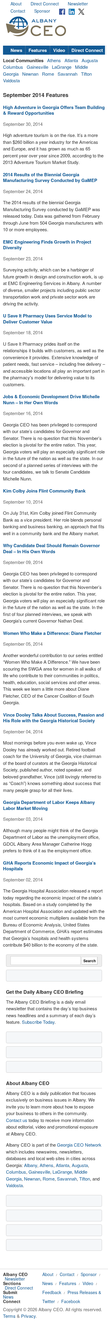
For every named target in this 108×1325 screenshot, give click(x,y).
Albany (30, 1165)
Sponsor (42, 11)
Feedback (51, 1292)
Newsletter (78, 4)
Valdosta (11, 80)
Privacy (28, 1316)
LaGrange (61, 67)
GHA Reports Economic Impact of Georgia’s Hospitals (49, 866)
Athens (54, 60)
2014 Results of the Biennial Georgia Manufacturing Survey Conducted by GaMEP (50, 177)
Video (59, 50)
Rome (48, 74)
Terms (9, 1316)
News (16, 50)
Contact (17, 11)
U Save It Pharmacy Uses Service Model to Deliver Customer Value (47, 318)
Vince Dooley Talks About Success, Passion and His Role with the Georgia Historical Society (53, 717)
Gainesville (37, 67)
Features (37, 50)
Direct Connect (45, 4)
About (16, 4)
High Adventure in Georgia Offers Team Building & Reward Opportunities (54, 110)
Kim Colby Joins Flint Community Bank (44, 490)
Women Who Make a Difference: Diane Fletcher (52, 633)
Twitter (48, 1301)
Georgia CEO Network (79, 1145)
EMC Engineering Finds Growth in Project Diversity (47, 244)
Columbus (13, 67)
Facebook (70, 1301)
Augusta (90, 60)
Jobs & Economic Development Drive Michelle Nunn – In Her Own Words (51, 399)
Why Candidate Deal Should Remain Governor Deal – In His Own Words (51, 548)
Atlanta (71, 60)
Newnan (30, 74)
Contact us (16, 1120)
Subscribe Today (38, 1022)
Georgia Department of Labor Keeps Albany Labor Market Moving (49, 805)
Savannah (67, 74)
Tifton (86, 74)
